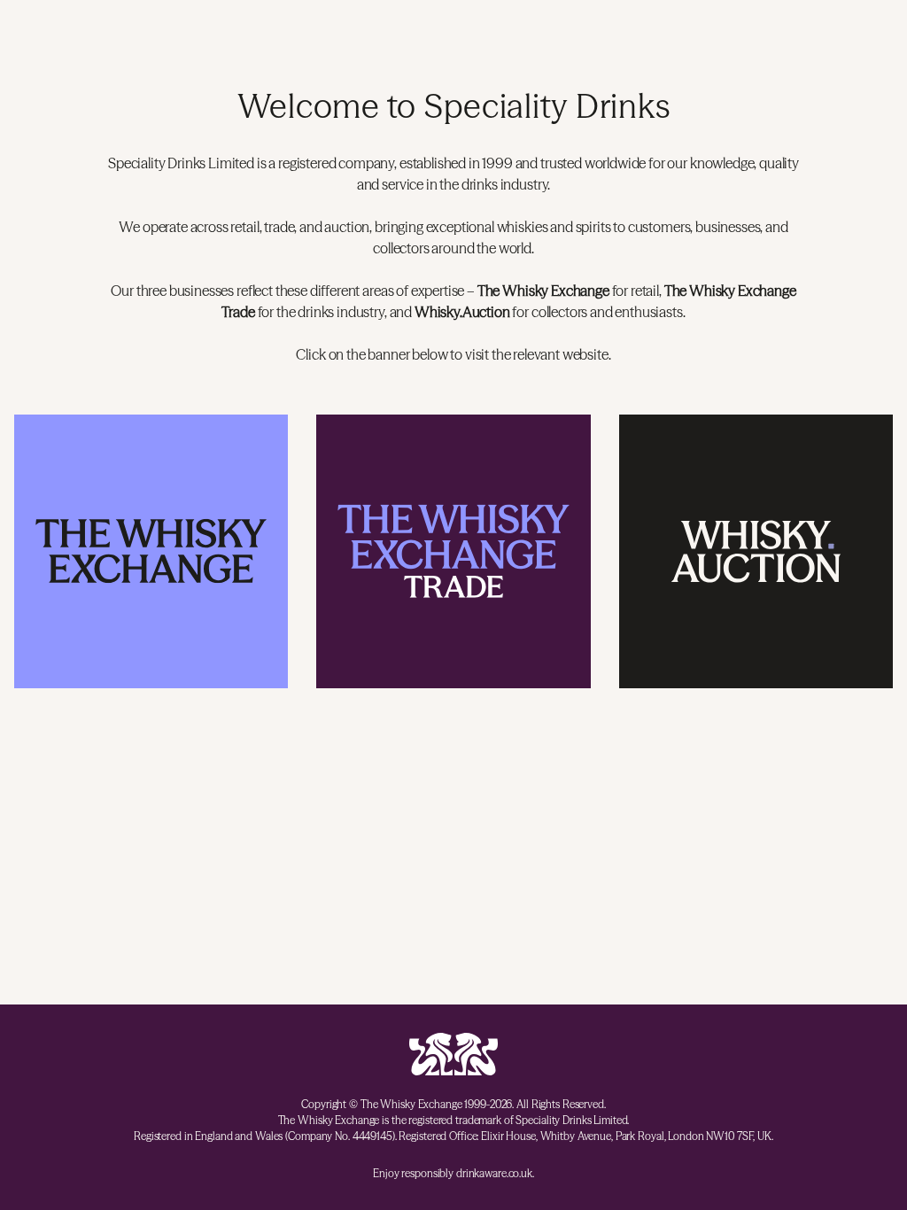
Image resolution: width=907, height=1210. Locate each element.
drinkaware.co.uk (494, 1173)
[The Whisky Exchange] (151, 551)
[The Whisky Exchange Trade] (453, 551)
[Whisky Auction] (756, 551)
